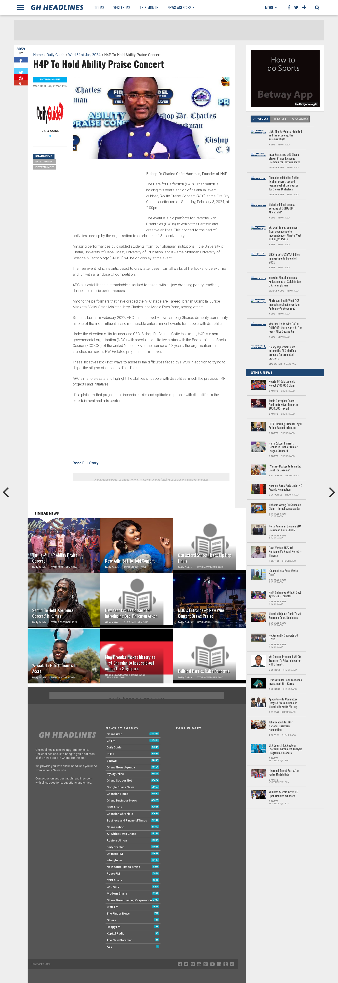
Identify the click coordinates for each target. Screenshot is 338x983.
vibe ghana (114, 860)
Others (111, 920)
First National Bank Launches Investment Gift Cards (285, 682)
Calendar (301, 118)
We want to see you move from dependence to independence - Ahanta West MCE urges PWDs (285, 233)
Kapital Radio (115, 933)
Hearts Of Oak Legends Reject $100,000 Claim (282, 383)
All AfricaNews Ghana (121, 834)
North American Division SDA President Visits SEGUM (285, 528)
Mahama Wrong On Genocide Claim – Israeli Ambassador (285, 507)
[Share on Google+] (21, 82)
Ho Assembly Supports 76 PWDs (283, 637)
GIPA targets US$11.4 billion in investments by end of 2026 (284, 258)
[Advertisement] (107, 202)
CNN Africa (114, 880)
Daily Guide (55, 55)
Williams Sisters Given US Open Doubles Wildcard (283, 794)
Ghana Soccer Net (119, 780)
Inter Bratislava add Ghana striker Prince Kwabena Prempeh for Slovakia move (284, 158)
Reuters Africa (117, 840)
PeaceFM (113, 873)
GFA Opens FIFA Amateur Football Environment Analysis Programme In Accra (285, 749)
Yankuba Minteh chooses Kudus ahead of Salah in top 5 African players (285, 281)
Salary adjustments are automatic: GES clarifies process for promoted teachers (282, 353)
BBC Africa (114, 807)
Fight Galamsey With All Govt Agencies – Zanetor (285, 594)
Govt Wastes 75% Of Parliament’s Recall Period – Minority (285, 552)
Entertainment (44, 161)
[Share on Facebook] (21, 59)
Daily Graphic (115, 847)
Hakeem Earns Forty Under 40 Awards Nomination (285, 487)
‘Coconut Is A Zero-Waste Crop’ (283, 573)
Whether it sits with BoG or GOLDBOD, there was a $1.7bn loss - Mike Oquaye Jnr (285, 328)
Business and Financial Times (127, 820)
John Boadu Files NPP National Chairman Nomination (281, 726)
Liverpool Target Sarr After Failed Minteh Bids (284, 772)
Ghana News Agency (121, 767)
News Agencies (179, 7)
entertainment (44, 167)
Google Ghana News (120, 787)
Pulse (110, 754)
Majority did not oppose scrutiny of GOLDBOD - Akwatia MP (282, 208)
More (269, 7)
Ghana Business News (122, 800)
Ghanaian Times (117, 794)
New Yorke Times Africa (123, 867)
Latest (281, 118)
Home (38, 55)
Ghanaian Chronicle (120, 814)
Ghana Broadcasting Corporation (129, 900)
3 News (112, 760)
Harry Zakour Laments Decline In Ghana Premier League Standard (283, 447)
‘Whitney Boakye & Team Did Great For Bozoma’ (285, 468)
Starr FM (112, 907)
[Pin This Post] (21, 77)
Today (99, 7)
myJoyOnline (115, 774)
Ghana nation (115, 827)
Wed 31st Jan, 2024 (84, 55)
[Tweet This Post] (21, 71)
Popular (262, 118)
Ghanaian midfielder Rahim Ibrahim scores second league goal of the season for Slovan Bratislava (284, 183)
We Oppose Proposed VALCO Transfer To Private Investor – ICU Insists (285, 660)
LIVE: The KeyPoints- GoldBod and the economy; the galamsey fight (285, 135)
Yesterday (121, 7)
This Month (148, 7)
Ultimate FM (115, 854)
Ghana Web (114, 734)
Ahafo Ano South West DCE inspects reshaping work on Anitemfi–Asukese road (284, 304)
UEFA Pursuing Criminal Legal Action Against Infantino (285, 426)
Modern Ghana (117, 893)
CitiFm (111, 740)
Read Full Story (85, 463)
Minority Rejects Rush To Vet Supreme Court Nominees (285, 616)
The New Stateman (119, 940)
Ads (109, 946)
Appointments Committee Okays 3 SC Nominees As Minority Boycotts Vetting (283, 703)
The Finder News (118, 913)
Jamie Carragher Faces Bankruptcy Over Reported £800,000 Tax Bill (283, 405)
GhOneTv (113, 887)
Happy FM (113, 927)
